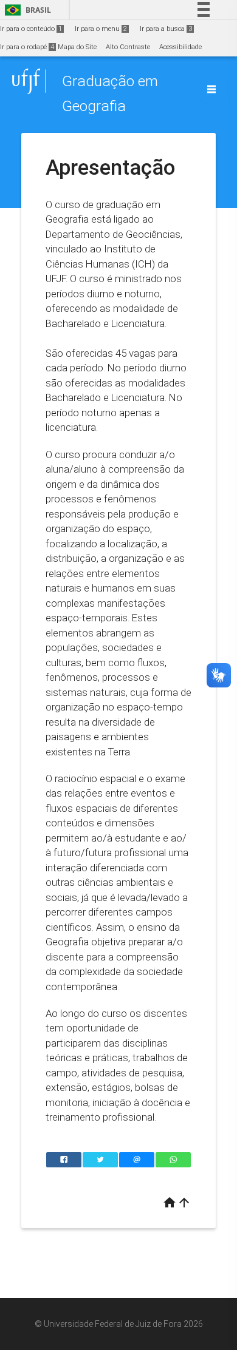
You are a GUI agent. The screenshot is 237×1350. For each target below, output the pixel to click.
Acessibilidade (180, 47)
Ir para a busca (166, 29)
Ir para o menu (101, 29)
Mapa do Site (77, 47)
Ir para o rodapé (27, 47)
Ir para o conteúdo (31, 29)
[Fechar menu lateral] (211, 89)
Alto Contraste (128, 47)
